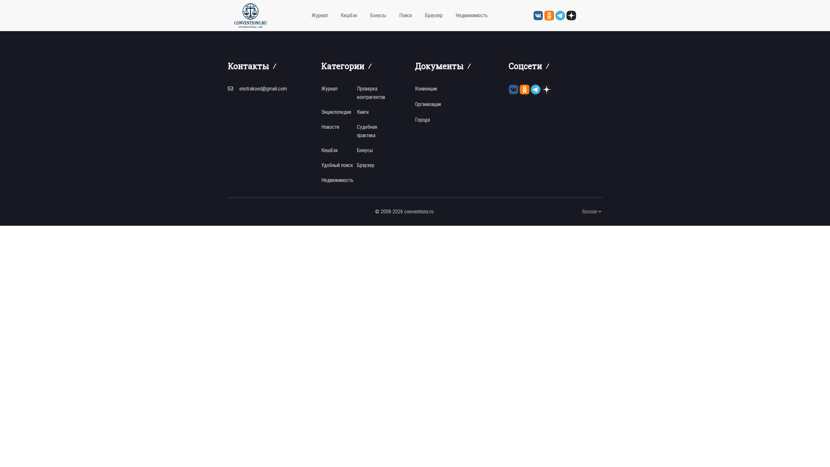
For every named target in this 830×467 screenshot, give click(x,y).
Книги (363, 112)
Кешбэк (349, 15)
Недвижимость (472, 15)
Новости (330, 127)
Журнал (320, 15)
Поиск (405, 15)
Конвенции (426, 89)
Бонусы (378, 15)
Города (422, 120)
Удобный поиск (337, 165)
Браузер (434, 15)
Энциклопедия (336, 112)
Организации (428, 104)
